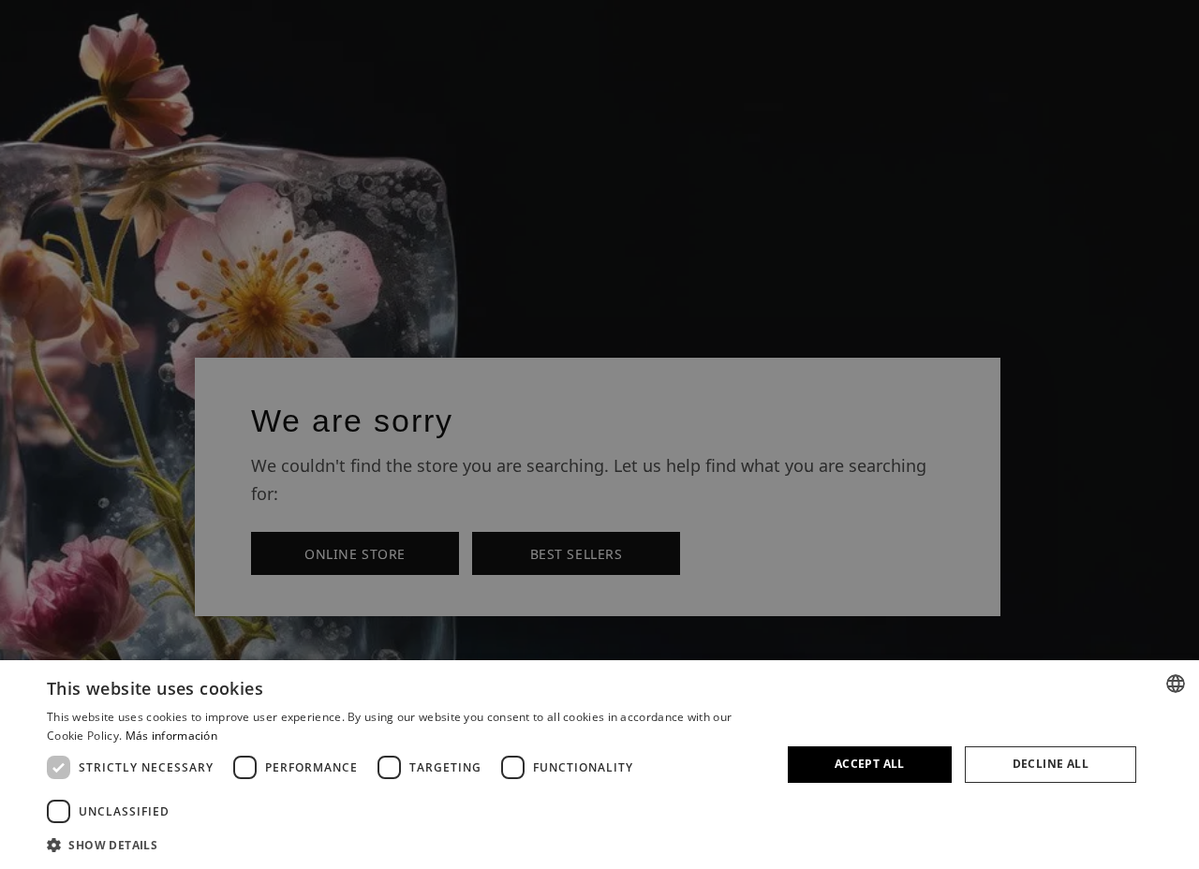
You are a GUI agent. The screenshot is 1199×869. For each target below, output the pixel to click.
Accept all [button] (870, 764)
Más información (172, 736)
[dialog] (599, 764)
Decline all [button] (1050, 764)
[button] (403, 844)
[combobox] (1175, 683)
